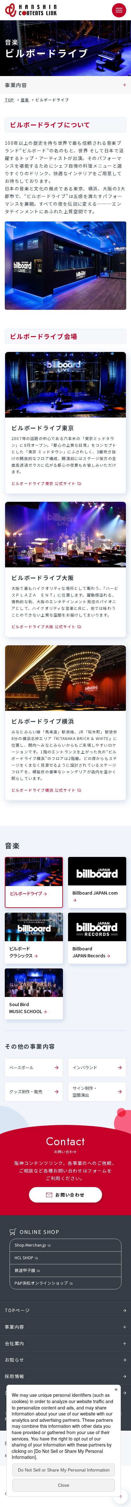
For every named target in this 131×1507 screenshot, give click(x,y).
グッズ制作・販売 (25, 1092)
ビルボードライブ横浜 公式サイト (43, 790)
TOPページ (17, 1310)
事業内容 (16, 85)
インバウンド (84, 1067)
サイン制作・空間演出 (84, 1091)
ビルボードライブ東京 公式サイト (43, 483)
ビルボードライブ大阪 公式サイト (43, 626)
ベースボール (21, 1067)
